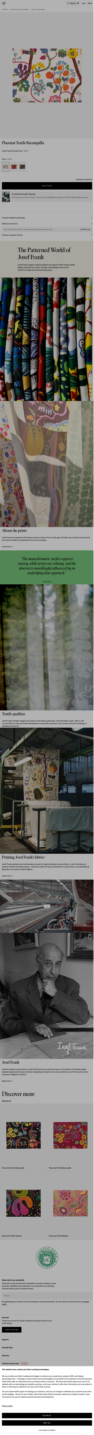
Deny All (47, 1423)
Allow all (47, 1415)
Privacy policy (7, 1406)
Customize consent (47, 1430)
